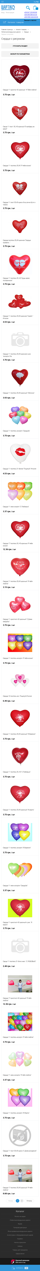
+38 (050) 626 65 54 (31, 17)
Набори (20, 1246)
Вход (2, 12)
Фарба (20, 1224)
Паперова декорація (20, 1227)
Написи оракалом (20, 1242)
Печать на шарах (20, 1216)
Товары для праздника (20, 1250)
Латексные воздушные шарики (20, 1220)
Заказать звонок (30, 20)
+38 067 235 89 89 (30, 12)
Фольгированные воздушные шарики (20, 1231)
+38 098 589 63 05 (30, 15)
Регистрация (10, 12)
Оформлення (20, 1253)
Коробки (20, 1239)
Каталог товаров (15, 22)
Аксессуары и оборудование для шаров (20, 1235)
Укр (35, 2)
